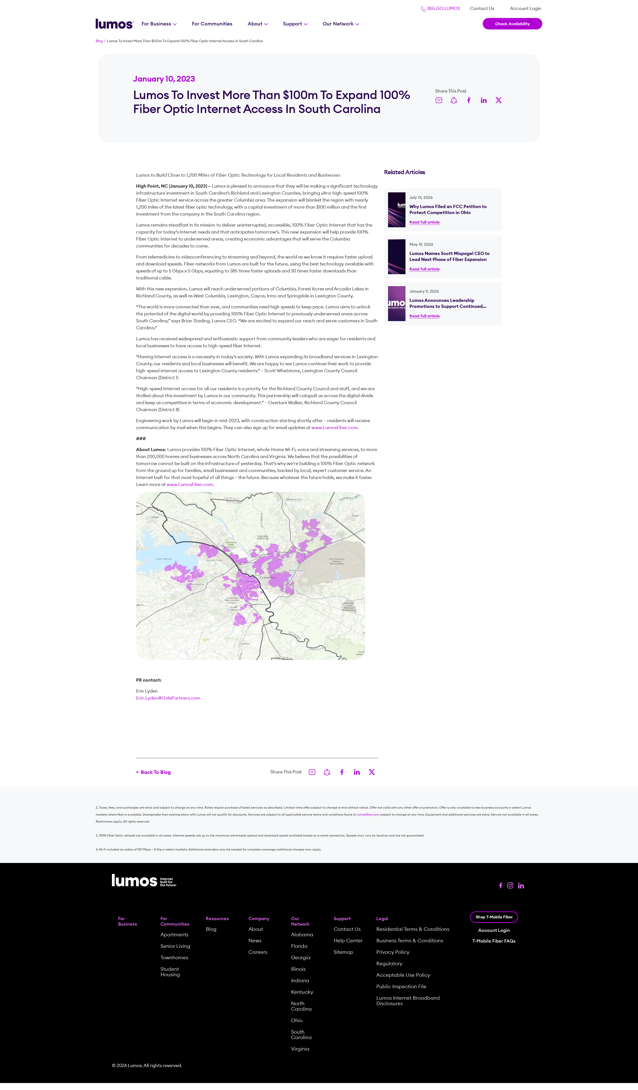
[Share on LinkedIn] (484, 99)
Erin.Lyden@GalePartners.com (168, 698)
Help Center (348, 940)
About (256, 23)
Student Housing (170, 971)
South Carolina (301, 1034)
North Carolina (301, 1006)
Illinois (298, 969)
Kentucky (302, 992)
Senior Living (175, 946)
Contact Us (482, 8)
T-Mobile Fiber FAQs (494, 941)
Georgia (301, 957)
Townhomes (174, 957)
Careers (257, 952)
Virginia (300, 1049)
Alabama (302, 934)
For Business (157, 23)
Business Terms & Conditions (409, 940)
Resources (217, 918)
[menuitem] (482, 8)
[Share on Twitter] (498, 99)
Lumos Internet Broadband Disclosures (408, 1000)
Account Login (525, 8)
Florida (299, 946)
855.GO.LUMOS (443, 8)
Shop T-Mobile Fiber (494, 916)
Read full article (424, 222)
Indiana (300, 980)
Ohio (297, 1020)
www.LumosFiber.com (335, 427)
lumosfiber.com (368, 814)
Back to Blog (156, 772)
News (254, 940)
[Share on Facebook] (469, 99)
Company (258, 918)
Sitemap (343, 952)
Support (293, 23)
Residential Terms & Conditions (412, 929)
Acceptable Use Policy (403, 975)
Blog (99, 41)
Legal (382, 918)
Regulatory (389, 963)
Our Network (339, 23)
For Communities (212, 23)
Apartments (174, 934)
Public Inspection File (401, 986)
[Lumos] (115, 24)
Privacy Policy (392, 952)
